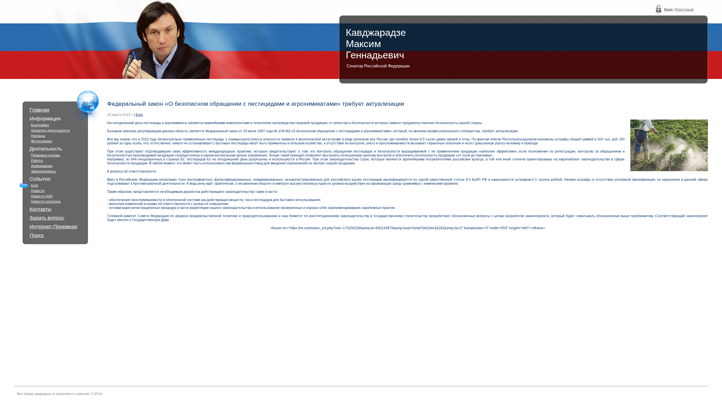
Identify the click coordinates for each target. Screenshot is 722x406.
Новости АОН (42, 196)
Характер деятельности (50, 131)
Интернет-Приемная (53, 227)
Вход (668, 10)
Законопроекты (43, 171)
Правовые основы (45, 155)
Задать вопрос (47, 218)
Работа (37, 161)
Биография (40, 125)
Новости (38, 191)
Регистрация (684, 10)
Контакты (40, 209)
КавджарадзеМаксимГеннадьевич (376, 43)
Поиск (37, 235)
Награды (38, 136)
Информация (41, 166)
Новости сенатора (46, 202)
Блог (34, 185)
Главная (39, 110)
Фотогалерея (41, 141)
